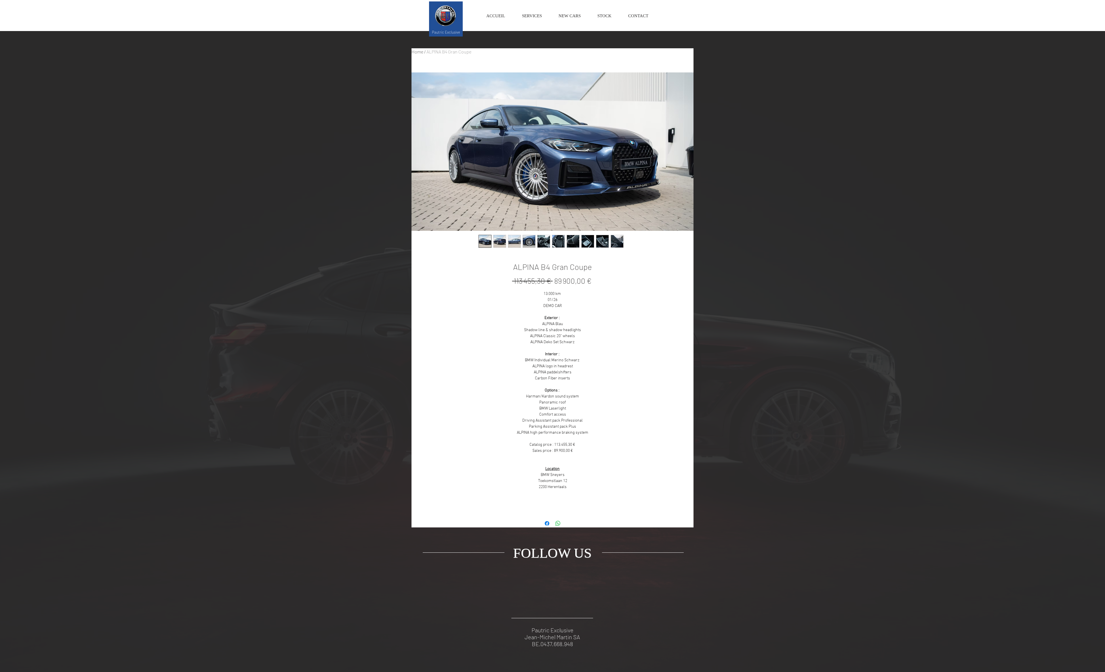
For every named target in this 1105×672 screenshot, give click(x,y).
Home (417, 51)
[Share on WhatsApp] (558, 523)
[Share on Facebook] (547, 523)
